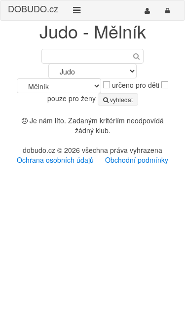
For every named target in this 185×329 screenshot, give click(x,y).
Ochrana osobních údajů (55, 160)
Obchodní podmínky (136, 160)
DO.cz (33, 8)
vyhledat (121, 99)
